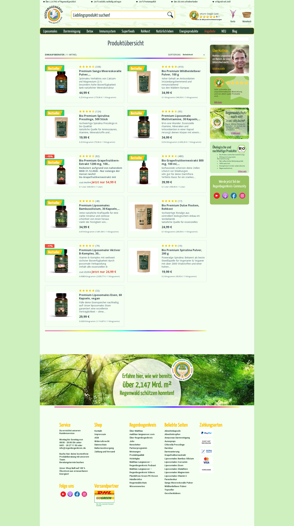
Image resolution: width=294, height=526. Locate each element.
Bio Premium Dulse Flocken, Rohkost (180, 207)
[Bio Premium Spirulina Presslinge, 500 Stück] (61, 127)
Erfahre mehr (219, 68)
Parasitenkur (171, 479)
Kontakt (98, 431)
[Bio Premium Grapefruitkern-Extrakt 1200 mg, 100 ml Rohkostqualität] (61, 172)
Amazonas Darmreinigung (177, 438)
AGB (96, 438)
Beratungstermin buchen (71, 462)
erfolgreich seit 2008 (223, 1)
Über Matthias (136, 431)
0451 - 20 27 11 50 (68, 445)
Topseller (169, 490)
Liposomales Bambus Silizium (179, 458)
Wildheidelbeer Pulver (175, 486)
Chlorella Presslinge (175, 445)
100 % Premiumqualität (147, 1)
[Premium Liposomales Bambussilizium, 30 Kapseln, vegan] (61, 216)
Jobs (131, 441)
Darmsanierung (172, 452)
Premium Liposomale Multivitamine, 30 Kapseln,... (181, 117)
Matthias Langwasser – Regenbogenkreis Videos (142, 471)
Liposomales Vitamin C (176, 476)
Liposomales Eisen (174, 465)
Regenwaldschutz (138, 483)
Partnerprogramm (138, 448)
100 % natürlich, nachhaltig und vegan (107, 1)
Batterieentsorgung (104, 448)
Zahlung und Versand (104, 452)
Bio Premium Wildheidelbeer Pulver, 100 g (181, 72)
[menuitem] (123, 15)
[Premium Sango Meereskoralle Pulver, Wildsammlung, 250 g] (61, 82)
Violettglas (134, 458)
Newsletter (135, 445)
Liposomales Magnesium (177, 472)
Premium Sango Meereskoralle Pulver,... (100, 72)
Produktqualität (136, 455)
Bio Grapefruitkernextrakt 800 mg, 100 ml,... (182, 162)
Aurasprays (170, 441)
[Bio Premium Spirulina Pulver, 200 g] (143, 261)
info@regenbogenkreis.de (72, 448)
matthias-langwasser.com (141, 434)
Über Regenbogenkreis (141, 438)
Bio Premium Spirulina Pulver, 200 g (182, 251)
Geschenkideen (172, 493)
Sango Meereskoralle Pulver (179, 483)
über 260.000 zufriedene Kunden (186, 1)
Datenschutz (100, 445)
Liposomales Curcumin (176, 462)
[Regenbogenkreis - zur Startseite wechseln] (53, 14)
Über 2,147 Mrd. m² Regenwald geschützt (61, 1)
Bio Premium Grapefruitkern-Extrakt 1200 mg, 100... (99, 162)
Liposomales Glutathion (176, 469)
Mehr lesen (218, 102)
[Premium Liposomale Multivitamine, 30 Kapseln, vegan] (143, 127)
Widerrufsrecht (101, 441)
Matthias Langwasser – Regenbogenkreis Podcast (142, 464)
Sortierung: (174, 55)
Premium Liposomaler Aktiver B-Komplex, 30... (99, 251)
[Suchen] (170, 14)
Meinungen (135, 452)
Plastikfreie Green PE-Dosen (143, 476)
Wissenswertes (137, 486)
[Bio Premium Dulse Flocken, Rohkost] (143, 216)
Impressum (100, 434)
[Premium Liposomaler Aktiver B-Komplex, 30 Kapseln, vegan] (61, 261)
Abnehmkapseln (173, 431)
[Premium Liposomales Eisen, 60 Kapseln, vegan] (61, 306)
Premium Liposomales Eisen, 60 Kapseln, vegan (100, 296)
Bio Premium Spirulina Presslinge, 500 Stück (94, 117)
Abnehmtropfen (172, 434)
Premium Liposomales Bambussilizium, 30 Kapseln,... (99, 207)
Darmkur (169, 448)
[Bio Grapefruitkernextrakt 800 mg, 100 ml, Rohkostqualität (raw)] (143, 172)
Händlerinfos (135, 479)
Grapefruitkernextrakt (175, 455)
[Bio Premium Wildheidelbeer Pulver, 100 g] (143, 82)
